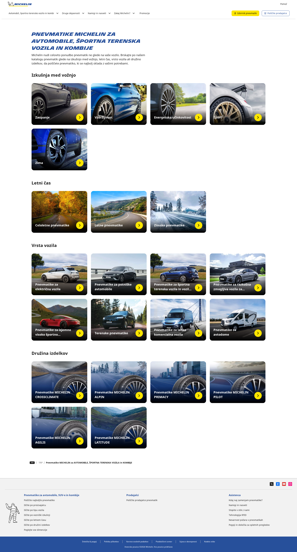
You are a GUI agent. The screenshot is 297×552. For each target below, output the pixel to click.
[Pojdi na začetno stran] (19, 4)
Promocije (145, 13)
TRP (41, 462)
